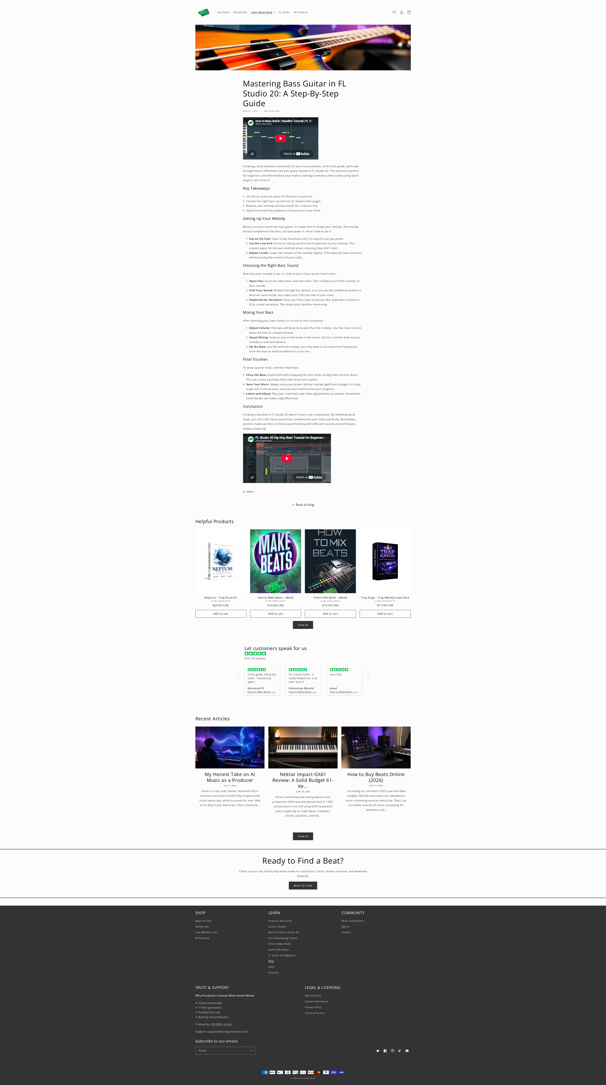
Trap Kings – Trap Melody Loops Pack (385, 597)
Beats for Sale (303, 885)
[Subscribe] (251, 1050)
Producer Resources (280, 920)
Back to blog (305, 505)
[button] (263, 12)
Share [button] (250, 491)
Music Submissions (353, 920)
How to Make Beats (279, 943)
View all (303, 625)
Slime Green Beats (306, 1078)
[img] (304, 653)
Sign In (345, 926)
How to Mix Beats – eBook (330, 597)
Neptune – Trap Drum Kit (221, 597)
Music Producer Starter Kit (283, 932)
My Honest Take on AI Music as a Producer (230, 777)
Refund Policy (313, 995)
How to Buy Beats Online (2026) (376, 777)
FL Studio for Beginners (282, 955)
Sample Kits (202, 926)
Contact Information (317, 1001)
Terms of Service (314, 1013)
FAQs (271, 966)
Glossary (273, 972)
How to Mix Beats (278, 949)
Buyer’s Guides (277, 926)
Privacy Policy (313, 1007)
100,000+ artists (221, 1024)
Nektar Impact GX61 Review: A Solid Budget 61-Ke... (303, 780)
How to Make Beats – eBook (276, 597)
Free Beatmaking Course (282, 938)
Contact (346, 932)
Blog (271, 961)
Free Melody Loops (206, 932)
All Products (202, 938)
